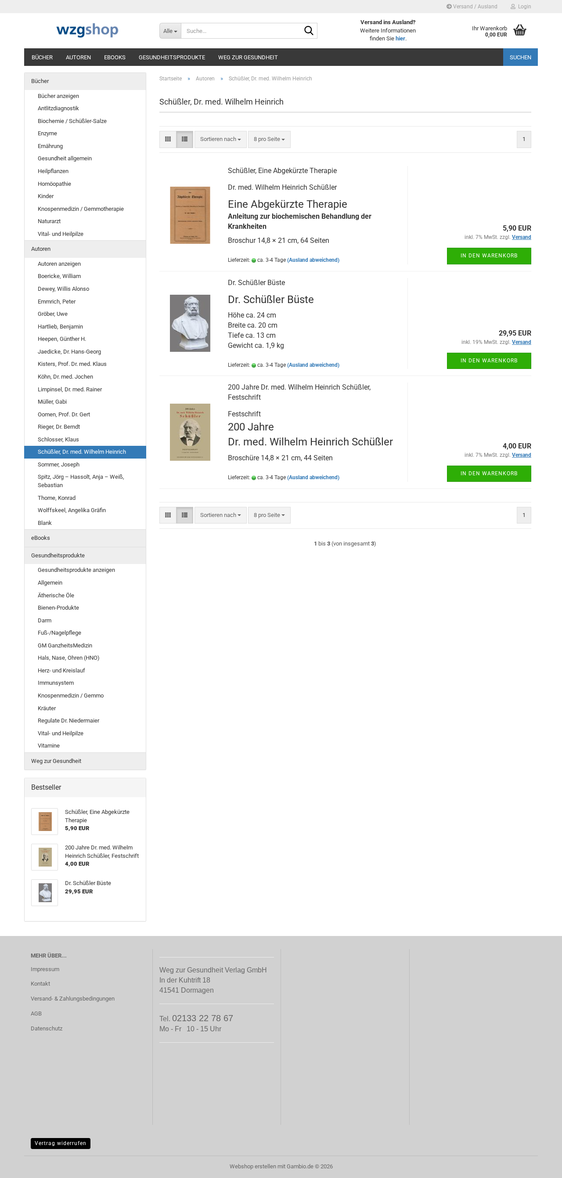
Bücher (42, 57)
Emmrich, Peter (57, 301)
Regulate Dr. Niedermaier (68, 720)
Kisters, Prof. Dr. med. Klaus (72, 364)
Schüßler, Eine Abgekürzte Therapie (282, 170)
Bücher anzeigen (58, 96)
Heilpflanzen (53, 171)
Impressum (45, 969)
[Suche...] (309, 31)
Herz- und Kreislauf (61, 670)
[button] (168, 139)
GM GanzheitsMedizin (65, 645)
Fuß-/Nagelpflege (59, 632)
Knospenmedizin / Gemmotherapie (81, 209)
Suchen (520, 57)
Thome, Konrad (57, 498)
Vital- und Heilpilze (60, 234)
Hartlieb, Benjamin (60, 326)
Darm (44, 620)
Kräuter (47, 708)
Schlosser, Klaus (58, 439)
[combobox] (221, 139)
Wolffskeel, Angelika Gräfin (72, 510)
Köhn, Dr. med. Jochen (65, 376)
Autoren (78, 57)
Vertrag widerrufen (60, 1143)
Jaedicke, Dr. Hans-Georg (69, 351)
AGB (36, 1013)
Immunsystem (56, 682)
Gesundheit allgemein (65, 158)
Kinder (46, 196)
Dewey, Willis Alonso (63, 288)
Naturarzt (49, 221)
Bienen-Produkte (58, 607)
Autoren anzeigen (59, 263)
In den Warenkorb (489, 256)
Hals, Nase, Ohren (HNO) (69, 657)
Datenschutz (46, 1028)
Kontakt (40, 983)
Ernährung (50, 146)
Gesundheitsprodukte (172, 57)
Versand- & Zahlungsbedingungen (73, 998)
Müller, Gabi (52, 401)
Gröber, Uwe (53, 314)
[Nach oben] (538, 1165)
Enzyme (47, 133)
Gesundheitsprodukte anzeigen (76, 570)
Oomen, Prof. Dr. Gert (64, 414)
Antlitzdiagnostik (58, 108)
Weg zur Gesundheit (248, 57)
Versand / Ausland (474, 7)
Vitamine (49, 745)
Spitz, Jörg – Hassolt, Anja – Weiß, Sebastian (81, 480)
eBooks (115, 57)
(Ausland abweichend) (313, 260)
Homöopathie (54, 184)
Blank (45, 523)
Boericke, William (59, 276)
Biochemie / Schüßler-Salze (72, 121)
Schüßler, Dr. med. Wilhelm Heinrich (82, 451)
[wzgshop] (88, 30)
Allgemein (50, 582)
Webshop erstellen (253, 1166)
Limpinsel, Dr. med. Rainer (70, 389)
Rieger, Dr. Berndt (59, 426)
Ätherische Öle (56, 595)
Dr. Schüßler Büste (256, 282)
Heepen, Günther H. (62, 339)
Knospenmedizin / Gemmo (71, 695)
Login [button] (523, 7)
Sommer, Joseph (58, 464)
